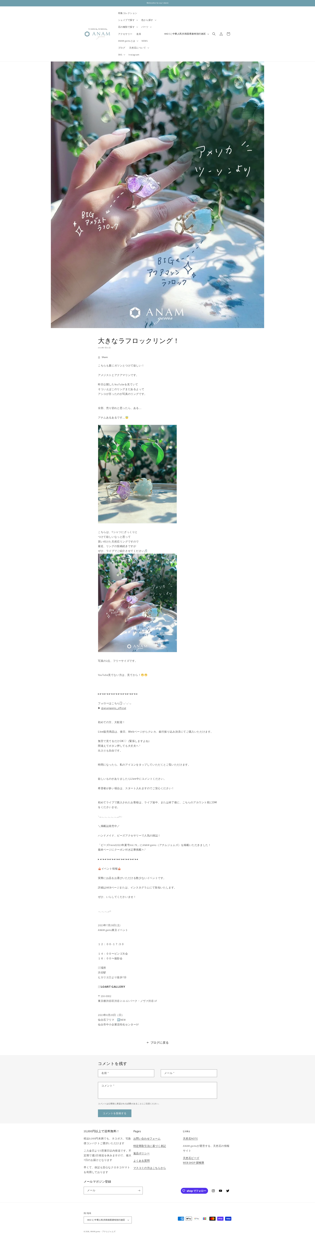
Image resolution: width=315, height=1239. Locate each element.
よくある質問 (141, 1160)
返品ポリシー (141, 1153)
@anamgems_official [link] (113, 708)
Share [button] (105, 357)
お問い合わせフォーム (147, 1138)
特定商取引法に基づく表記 (149, 1146)
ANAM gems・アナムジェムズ (103, 1231)
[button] (127, 20)
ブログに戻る (159, 1042)
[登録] (139, 1190)
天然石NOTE (190, 1138)
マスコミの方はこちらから (149, 1168)
